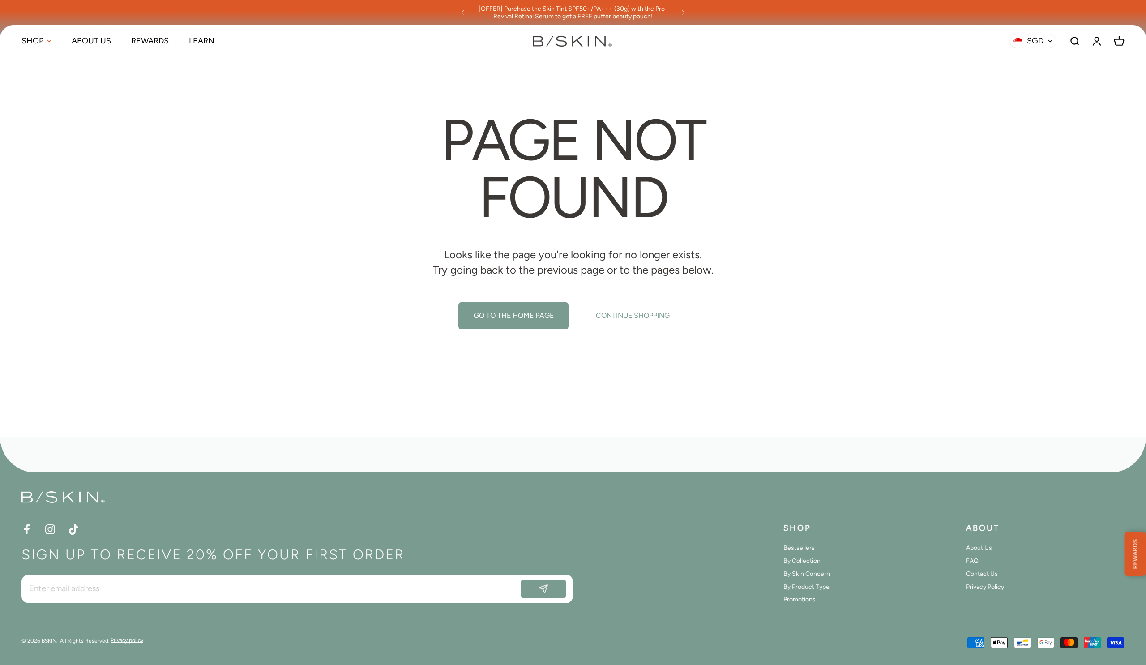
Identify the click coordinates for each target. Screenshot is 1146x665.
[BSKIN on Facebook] (26, 529)
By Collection (802, 561)
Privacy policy (127, 640)
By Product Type (806, 587)
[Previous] (463, 12)
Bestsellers (799, 548)
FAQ (972, 561)
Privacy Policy (985, 587)
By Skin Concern (806, 574)
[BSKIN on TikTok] (73, 529)
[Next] (683, 12)
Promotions (799, 599)
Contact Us (982, 574)
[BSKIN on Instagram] (50, 529)
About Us (979, 548)
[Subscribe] (543, 589)
